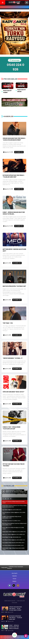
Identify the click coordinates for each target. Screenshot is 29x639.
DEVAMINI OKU (19, 152)
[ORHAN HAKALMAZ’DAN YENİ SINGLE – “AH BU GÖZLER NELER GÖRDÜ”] (14, 135)
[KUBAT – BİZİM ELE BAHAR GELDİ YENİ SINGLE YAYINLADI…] (14, 209)
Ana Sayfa (14, 573)
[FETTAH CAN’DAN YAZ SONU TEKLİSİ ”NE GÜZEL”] (14, 461)
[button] (14, 635)
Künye (14, 578)
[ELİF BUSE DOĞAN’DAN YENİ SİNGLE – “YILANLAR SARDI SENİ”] (14, 172)
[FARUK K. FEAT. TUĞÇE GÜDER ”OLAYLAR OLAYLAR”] (14, 424)
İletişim (14, 581)
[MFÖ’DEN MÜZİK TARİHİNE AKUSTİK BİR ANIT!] (14, 246)
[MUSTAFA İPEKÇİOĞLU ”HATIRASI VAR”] (14, 283)
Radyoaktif (4, 567)
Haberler (14, 576)
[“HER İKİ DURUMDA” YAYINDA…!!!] (14, 355)
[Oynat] (26, 636)
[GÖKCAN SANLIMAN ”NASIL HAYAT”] (14, 388)
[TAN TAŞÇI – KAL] (14, 320)
